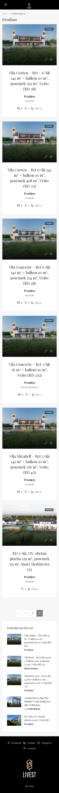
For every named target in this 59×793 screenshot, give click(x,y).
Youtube (31, 748)
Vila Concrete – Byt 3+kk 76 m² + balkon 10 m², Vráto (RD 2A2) (29, 370)
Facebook (16, 743)
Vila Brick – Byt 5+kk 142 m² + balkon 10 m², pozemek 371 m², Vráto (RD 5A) (37, 661)
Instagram (46, 743)
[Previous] (19, 613)
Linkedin (31, 743)
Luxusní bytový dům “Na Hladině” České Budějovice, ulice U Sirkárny (37, 702)
